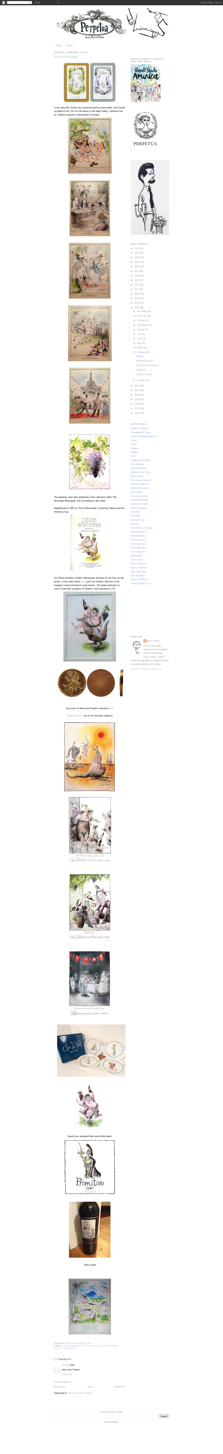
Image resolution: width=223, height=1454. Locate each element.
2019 (137, 280)
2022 (137, 266)
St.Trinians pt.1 (138, 539)
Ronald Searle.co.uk (141, 583)
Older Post (120, 1386)
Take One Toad (138, 571)
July (139, 334)
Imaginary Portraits (140, 460)
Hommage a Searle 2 (141, 480)
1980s (66, 1346)
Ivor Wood (105, 1346)
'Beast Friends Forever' (147, 365)
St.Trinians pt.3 (138, 547)
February (142, 352)
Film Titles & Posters (141, 528)
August (141, 329)
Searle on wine (74, 715)
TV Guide (135, 516)
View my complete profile (146, 669)
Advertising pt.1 (139, 531)
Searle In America (140, 428)
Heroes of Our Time (141, 472)
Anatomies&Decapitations (144, 436)
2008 (137, 404)
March (140, 347)
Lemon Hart (136, 559)
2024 (137, 257)
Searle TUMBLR (139, 579)
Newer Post (60, 1386)
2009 (137, 399)
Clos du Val (90, 1346)
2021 (137, 271)
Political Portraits (139, 504)
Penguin (135, 448)
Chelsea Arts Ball (139, 500)
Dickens (135, 524)
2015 (137, 298)
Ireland (139, 356)
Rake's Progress (139, 567)
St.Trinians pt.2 (138, 543)
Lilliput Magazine (139, 508)
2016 (137, 293)
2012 (137, 385)
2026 (137, 248)
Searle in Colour (144, 374)
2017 (137, 289)
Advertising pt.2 (139, 535)
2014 (137, 303)
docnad (65, 1365)
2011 (137, 390)
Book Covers (137, 476)
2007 (137, 408)
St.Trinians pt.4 (138, 551)
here (83, 581)
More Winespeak (144, 360)
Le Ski (134, 440)
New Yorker (136, 492)
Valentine (140, 370)
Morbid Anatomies (140, 488)
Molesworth (136, 555)
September (143, 325)
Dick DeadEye (138, 575)
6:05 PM (67, 1374)
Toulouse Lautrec (139, 496)
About (70, 45)
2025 (137, 253)
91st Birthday (137, 464)
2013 (137, 307)
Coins (133, 444)
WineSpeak (70, 1348)
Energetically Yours (140, 432)
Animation (76, 1346)
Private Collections (140, 484)
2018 (137, 284)
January (141, 380)
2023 (137, 262)
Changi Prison (138, 520)
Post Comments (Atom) (80, 1393)
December (142, 311)
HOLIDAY (135, 512)
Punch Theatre (138, 563)
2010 (137, 395)
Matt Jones (153, 641)
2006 (137, 413)
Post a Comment (62, 1382)
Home (59, 45)
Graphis (135, 452)
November (142, 316)
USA (133, 456)
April (139, 343)
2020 (137, 275)
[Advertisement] (148, 610)
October (141, 320)
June (140, 338)
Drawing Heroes (139, 468)
